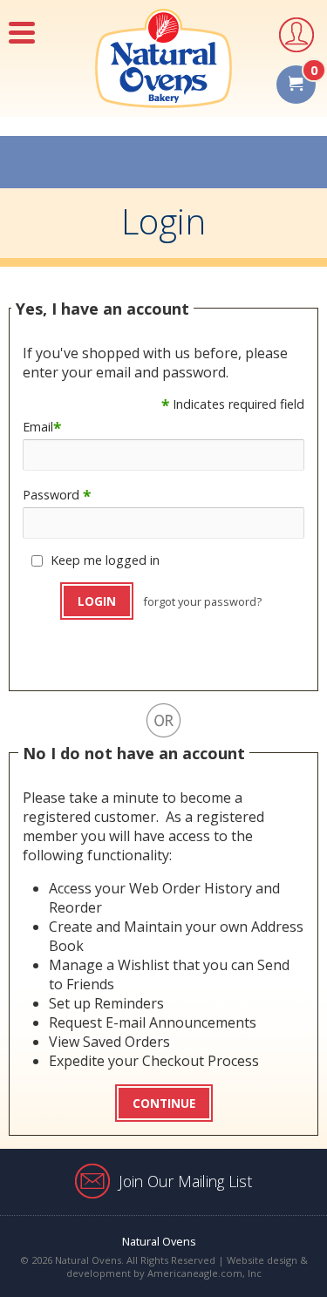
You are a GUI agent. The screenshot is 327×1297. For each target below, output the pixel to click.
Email (42, 426)
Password (57, 494)
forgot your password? (202, 601)
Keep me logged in (105, 560)
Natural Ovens (159, 1241)
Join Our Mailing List (185, 1181)
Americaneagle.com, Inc (204, 1273)
